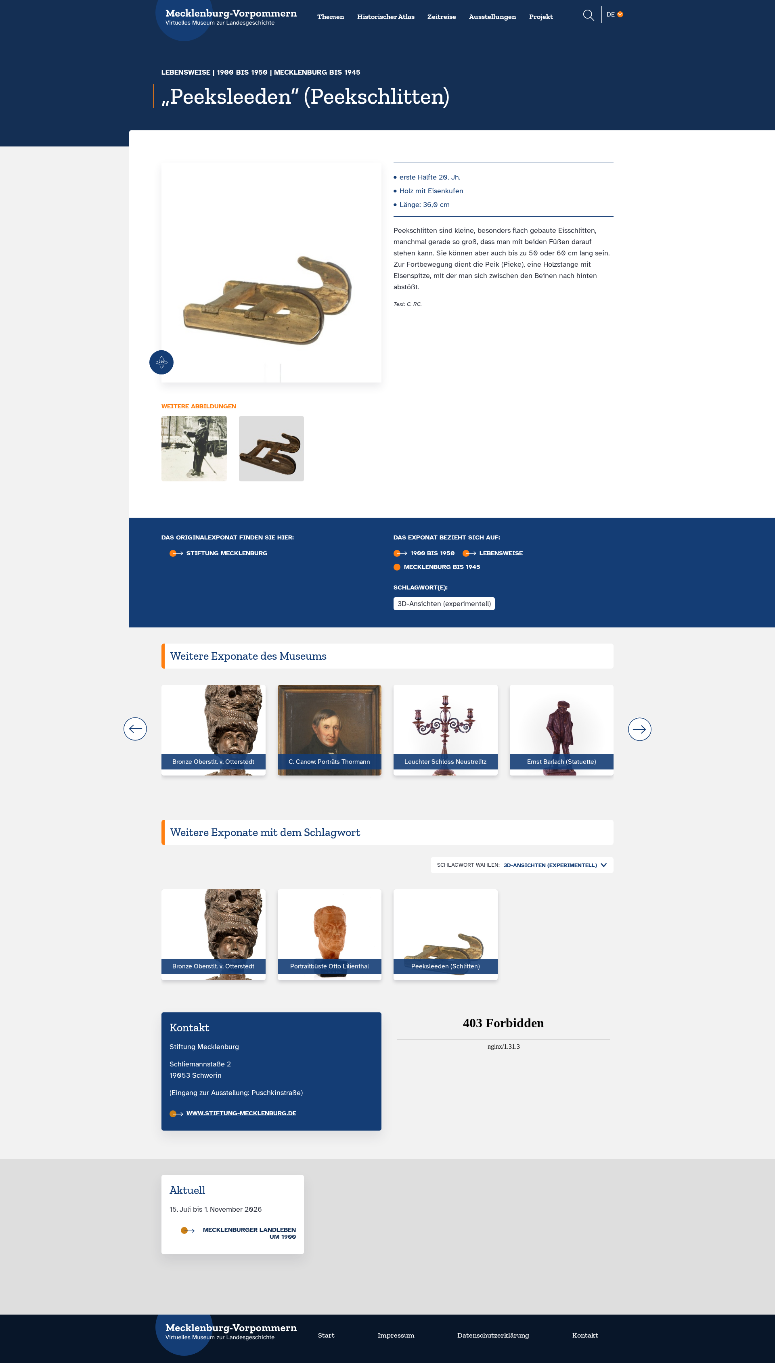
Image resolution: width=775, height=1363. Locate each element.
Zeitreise (441, 16)
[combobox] (553, 865)
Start (326, 1335)
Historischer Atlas (386, 16)
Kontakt (585, 1335)
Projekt (541, 16)
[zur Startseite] (226, 1327)
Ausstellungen (492, 16)
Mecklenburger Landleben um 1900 (249, 1233)
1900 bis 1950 (242, 72)
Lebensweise (185, 72)
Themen (330, 16)
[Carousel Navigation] (387, 729)
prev (135, 729)
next (640, 729)
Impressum (396, 1335)
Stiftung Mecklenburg (227, 553)
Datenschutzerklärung (493, 1335)
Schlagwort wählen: (468, 864)
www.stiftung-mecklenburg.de (241, 1113)
